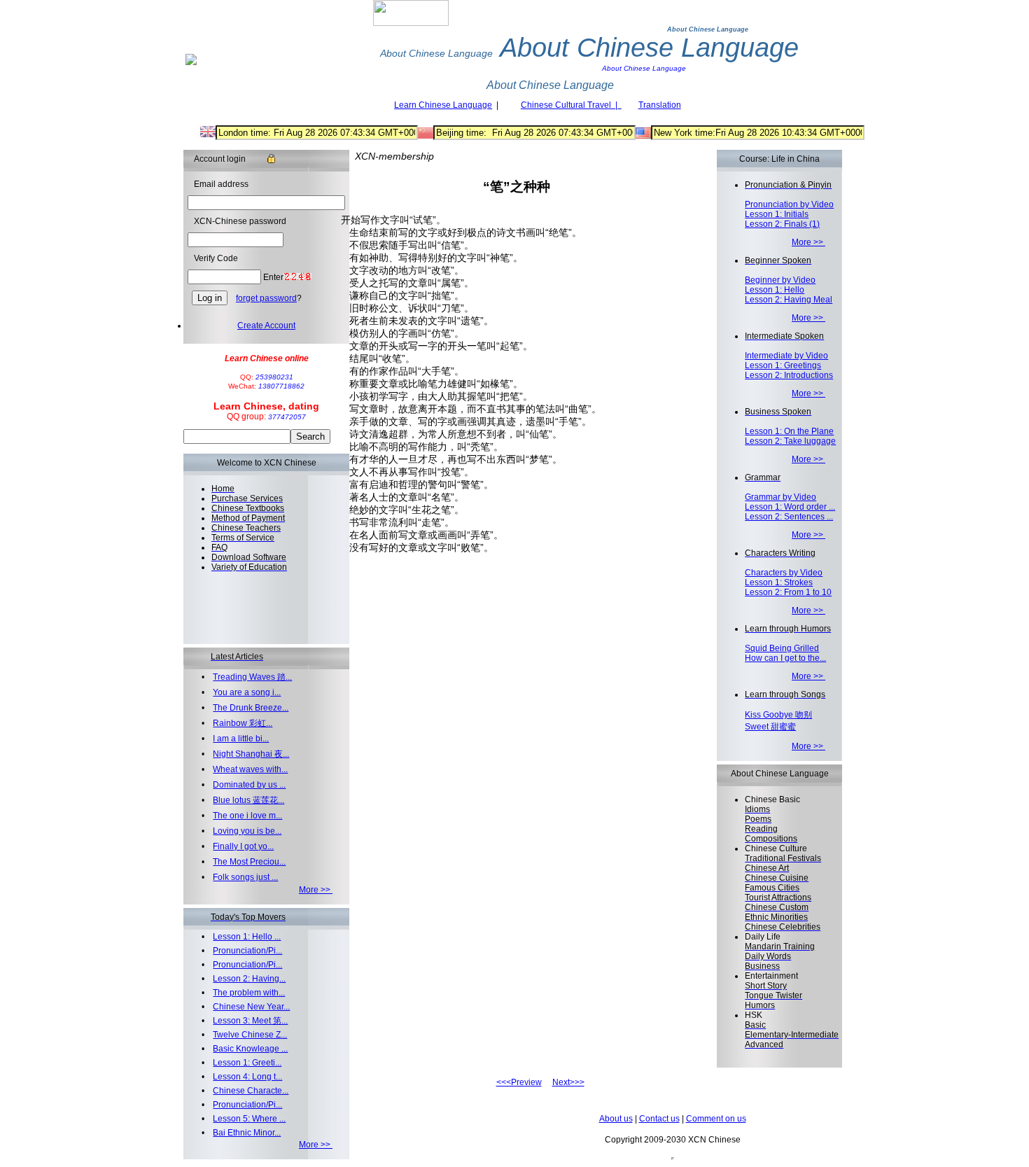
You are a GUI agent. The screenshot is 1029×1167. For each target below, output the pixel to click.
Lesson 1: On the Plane (789, 431)
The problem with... (249, 993)
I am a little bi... (241, 738)
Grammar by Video (780, 497)
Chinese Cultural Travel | (571, 105)
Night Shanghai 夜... (251, 754)
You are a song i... (247, 692)
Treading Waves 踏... (252, 677)
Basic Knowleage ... (250, 1049)
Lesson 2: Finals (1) (782, 224)
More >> (315, 890)
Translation (659, 105)
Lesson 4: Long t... (247, 1077)
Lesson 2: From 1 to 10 (788, 592)
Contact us (659, 1119)
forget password (266, 298)
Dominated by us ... (249, 785)
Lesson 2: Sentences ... (789, 517)
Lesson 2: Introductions (789, 375)
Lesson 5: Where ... (249, 1119)
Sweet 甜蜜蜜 (770, 727)
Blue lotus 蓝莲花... (248, 800)
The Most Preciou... (249, 862)
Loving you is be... (247, 831)
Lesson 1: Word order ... (790, 507)
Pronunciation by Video (789, 204)
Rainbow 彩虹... (242, 723)
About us (616, 1119)
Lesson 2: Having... (249, 979)
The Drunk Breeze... (250, 708)
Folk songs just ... (245, 877)
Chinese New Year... (251, 1007)
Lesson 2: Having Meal (788, 300)
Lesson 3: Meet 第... (250, 1021)
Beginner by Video (780, 280)
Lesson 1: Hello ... (247, 937)
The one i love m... (247, 815)
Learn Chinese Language (443, 105)
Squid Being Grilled (782, 648)
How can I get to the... (785, 658)
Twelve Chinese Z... (250, 1035)
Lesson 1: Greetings (783, 365)
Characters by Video (783, 573)
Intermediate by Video (786, 356)
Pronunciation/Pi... (247, 951)
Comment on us (716, 1119)
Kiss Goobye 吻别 (778, 715)
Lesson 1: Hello (774, 290)
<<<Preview (519, 1082)
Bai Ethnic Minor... (247, 1133)
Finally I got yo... (243, 846)
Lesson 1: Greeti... (247, 1063)
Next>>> (568, 1082)
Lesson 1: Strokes (779, 582)
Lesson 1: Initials (776, 214)
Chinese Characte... (250, 1091)
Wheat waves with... (250, 769)
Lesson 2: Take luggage (790, 441)
